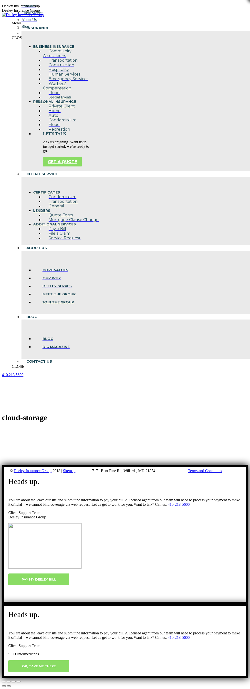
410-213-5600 (179, 504)
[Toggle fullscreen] (14, 681)
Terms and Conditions (205, 471)
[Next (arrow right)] (9, 686)
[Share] (9, 681)
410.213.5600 (12, 375)
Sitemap (69, 471)
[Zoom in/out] (19, 681)
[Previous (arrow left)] (4, 686)
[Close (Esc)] (4, 681)
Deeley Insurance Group (33, 471)
